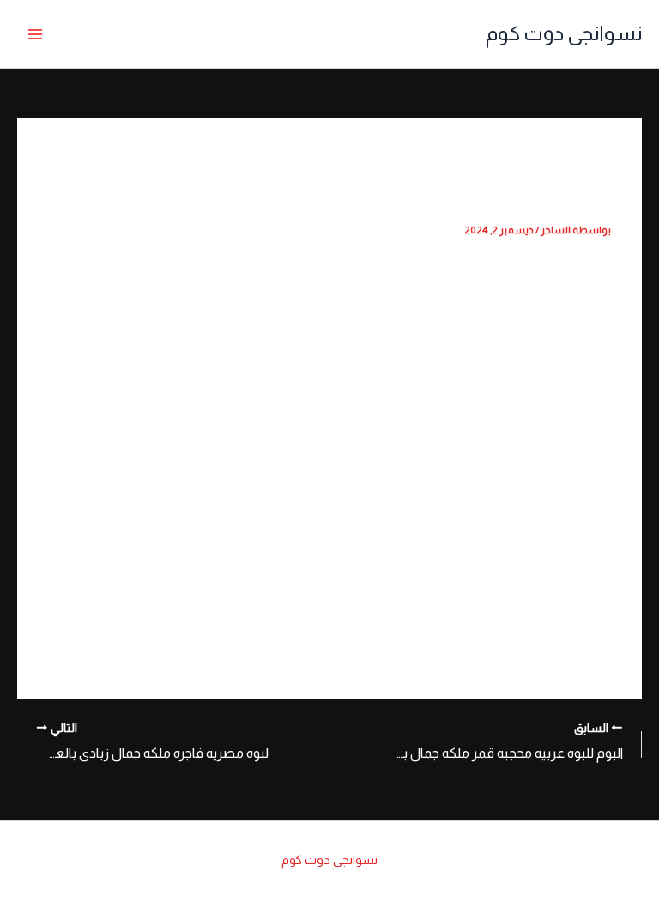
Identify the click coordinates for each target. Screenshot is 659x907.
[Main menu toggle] (35, 34)
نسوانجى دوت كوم (564, 33)
